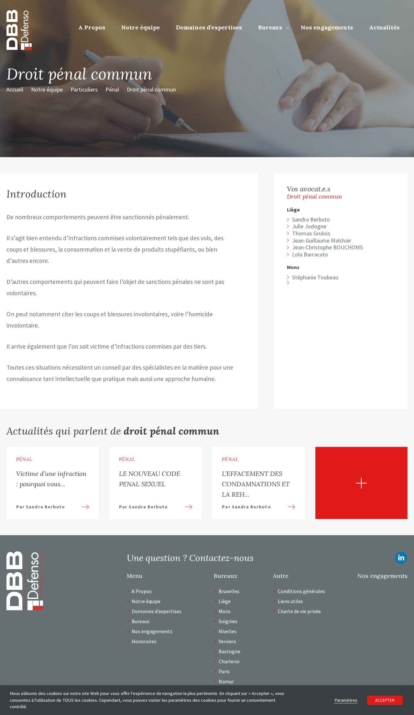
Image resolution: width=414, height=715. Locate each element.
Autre (281, 576)
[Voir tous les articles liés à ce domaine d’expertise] (361, 483)
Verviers (227, 641)
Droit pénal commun (151, 89)
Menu (135, 576)
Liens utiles (290, 601)
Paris (224, 671)
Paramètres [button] (345, 700)
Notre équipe (140, 27)
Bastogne (229, 651)
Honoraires (144, 641)
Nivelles (227, 631)
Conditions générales (301, 591)
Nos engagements (327, 27)
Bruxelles (229, 591)
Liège (293, 210)
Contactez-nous (221, 558)
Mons (293, 267)
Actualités (384, 27)
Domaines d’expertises (209, 27)
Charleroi (229, 661)
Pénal (112, 89)
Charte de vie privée (299, 611)
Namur (226, 681)
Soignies (228, 621)
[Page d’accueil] (19, 29)
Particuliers (84, 89)
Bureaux (270, 27)
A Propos (91, 27)
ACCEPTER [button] (385, 700)
